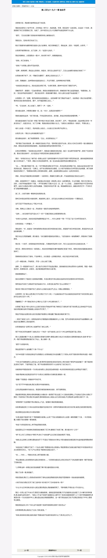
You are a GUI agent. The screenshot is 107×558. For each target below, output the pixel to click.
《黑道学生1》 (25, 6)
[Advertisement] (53, 17)
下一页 (79, 550)
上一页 (26, 550)
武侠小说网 (16, 6)
